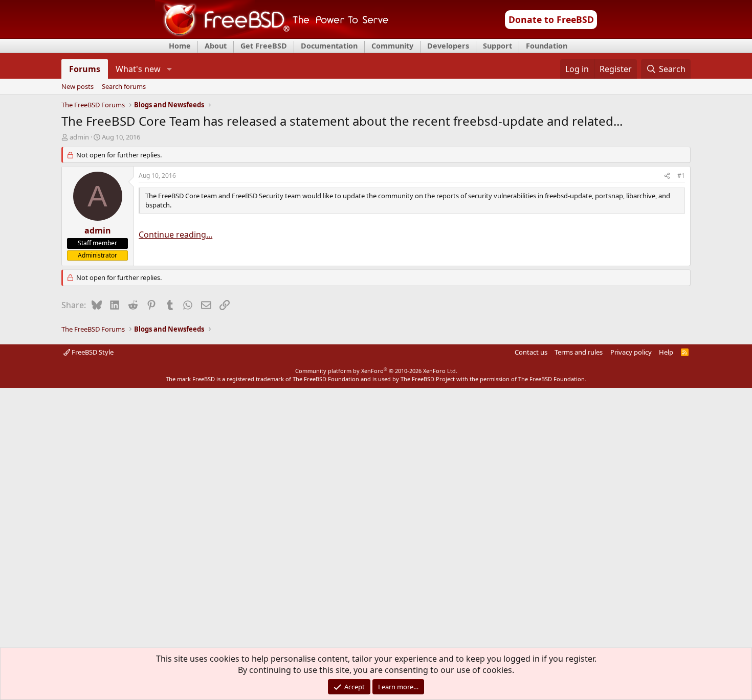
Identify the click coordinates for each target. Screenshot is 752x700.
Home (180, 46)
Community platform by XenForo (376, 371)
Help (666, 352)
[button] (169, 69)
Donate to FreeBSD (551, 19)
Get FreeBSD (263, 46)
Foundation (546, 46)
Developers (448, 46)
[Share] (667, 176)
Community (392, 46)
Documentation (329, 46)
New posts (77, 86)
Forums (84, 69)
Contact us (531, 352)
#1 (681, 175)
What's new (138, 69)
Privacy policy (631, 352)
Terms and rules (579, 352)
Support (497, 46)
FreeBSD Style (92, 352)
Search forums (124, 86)
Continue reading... (175, 234)
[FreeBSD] (272, 35)
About (216, 46)
